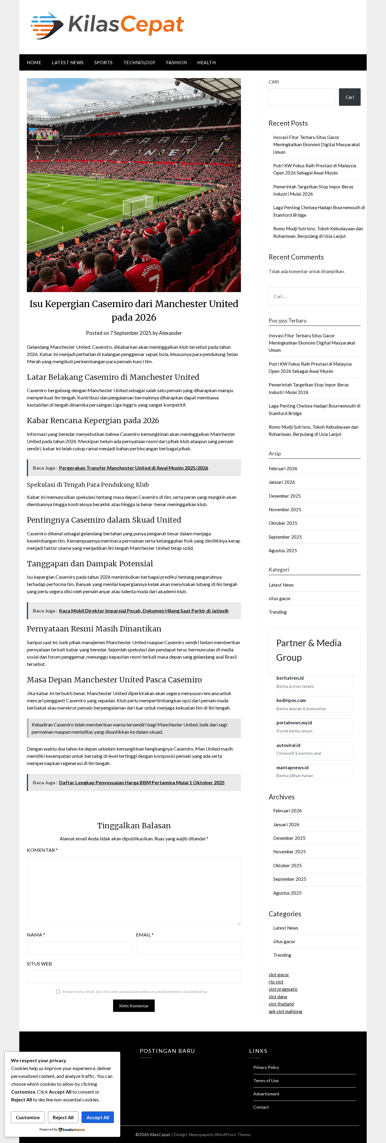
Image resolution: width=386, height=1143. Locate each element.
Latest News (68, 62)
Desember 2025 (285, 496)
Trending (278, 612)
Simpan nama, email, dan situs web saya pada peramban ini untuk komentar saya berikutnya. (135, 991)
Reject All (63, 1117)
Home (34, 62)
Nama (36, 934)
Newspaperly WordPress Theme (220, 1134)
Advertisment (266, 1093)
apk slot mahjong (285, 1011)
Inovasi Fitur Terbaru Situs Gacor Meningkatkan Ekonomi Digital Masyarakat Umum (316, 144)
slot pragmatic (283, 989)
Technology (139, 62)
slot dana (278, 996)
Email (145, 934)
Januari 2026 (282, 482)
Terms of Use (266, 1080)
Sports (103, 62)
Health (206, 62)
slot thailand (281, 1003)
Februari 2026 (283, 468)
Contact (261, 1107)
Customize (28, 1117)
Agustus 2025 (283, 550)
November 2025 (285, 509)
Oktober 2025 (283, 523)
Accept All (98, 1117)
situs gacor (280, 598)
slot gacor (279, 974)
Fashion (176, 62)
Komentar (42, 850)
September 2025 (285, 537)
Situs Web (39, 963)
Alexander (170, 333)
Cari (274, 81)
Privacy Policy (266, 1067)
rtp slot (276, 981)
